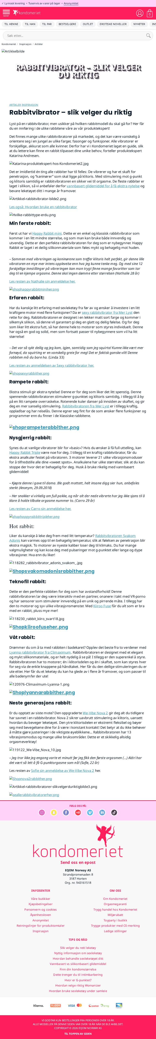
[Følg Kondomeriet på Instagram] (42, 815)
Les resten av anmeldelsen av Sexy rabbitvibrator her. (51, 365)
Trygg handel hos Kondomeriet (115, 909)
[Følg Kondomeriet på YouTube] (78, 815)
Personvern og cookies (40, 909)
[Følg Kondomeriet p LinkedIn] (102, 815)
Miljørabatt (115, 915)
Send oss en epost (78, 862)
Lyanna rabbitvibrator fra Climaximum (40, 652)
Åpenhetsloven (40, 915)
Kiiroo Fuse (102, 606)
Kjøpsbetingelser (40, 904)
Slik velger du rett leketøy (78, 948)
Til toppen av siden (78, 1034)
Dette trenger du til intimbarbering (78, 975)
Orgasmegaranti (115, 904)
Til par (47, 24)
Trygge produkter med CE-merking (115, 925)
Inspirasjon (30, 105)
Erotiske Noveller (113, 24)
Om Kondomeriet (115, 899)
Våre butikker (40, 899)
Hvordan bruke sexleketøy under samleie (78, 991)
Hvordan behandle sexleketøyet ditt (78, 958)
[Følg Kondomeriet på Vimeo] (90, 815)
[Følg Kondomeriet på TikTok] (114, 815)
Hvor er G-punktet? (78, 980)
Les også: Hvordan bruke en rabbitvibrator (43, 207)
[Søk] (148, 35)
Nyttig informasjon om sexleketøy (78, 953)
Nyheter (139, 24)
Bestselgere (67, 24)
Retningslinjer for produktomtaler (41, 925)
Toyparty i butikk (115, 920)
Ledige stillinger (115, 931)
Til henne (11, 24)
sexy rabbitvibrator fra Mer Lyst (107, 312)
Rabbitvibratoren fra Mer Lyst (85, 406)
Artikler (15, 105)
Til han (30, 24)
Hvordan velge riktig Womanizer (78, 985)
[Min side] (139, 13)
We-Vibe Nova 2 (95, 713)
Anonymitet (71, 3)
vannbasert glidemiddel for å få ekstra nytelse (103, 186)
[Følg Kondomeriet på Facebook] (66, 815)
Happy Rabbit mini (47, 233)
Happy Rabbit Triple (24, 452)
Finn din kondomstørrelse (78, 969)
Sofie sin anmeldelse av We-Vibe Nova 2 (62, 770)
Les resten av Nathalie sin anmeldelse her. (42, 281)
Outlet (88, 24)
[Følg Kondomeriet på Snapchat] (53, 815)
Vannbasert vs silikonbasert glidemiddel (78, 964)
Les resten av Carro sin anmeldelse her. (40, 508)
